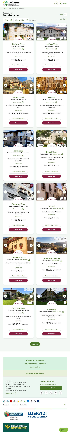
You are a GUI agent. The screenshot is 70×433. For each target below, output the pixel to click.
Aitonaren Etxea (18, 257)
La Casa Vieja (51, 44)
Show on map (17, 48)
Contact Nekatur (51, 388)
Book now (18, 69)
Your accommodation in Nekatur (35, 363)
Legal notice (14, 404)
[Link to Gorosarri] (51, 296)
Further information (18, 65)
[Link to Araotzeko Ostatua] (51, 245)
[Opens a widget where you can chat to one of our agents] (63, 430)
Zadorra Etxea (18, 44)
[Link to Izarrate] (51, 85)
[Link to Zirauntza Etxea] (18, 191)
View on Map (19, 20)
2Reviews (40, 145)
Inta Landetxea (18, 308)
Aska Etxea (18, 151)
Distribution (18, 56)
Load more (35, 344)
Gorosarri (51, 309)
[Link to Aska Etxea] (18, 138)
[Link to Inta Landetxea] (18, 296)
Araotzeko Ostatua (52, 258)
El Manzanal (18, 97)
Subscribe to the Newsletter (35, 360)
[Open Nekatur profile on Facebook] (46, 392)
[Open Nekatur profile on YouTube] (55, 392)
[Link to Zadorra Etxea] (18, 31)
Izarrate (51, 97)
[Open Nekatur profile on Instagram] (41, 392)
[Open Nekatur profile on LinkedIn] (60, 392)
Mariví (52, 206)
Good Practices (35, 367)
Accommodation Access (36, 373)
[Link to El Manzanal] (18, 85)
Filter (6, 20)
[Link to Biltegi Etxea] (51, 138)
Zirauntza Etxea (18, 204)
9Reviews (40, 198)
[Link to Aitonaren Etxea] (18, 245)
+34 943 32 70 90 (47, 381)
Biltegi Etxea (51, 152)
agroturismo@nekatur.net (48, 384)
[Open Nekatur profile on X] (51, 392)
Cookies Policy (23, 404)
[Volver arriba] (65, 405)
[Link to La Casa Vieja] (51, 31)
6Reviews (40, 38)
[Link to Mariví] (51, 191)
